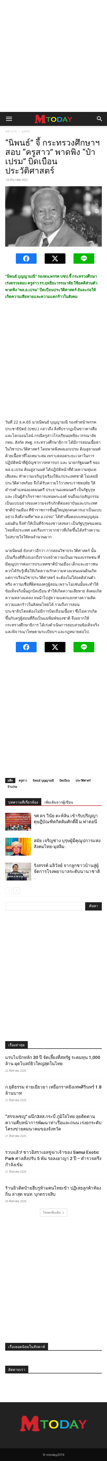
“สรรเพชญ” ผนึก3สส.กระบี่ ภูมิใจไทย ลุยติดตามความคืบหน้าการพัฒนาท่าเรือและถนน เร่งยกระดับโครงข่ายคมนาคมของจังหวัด (53, 1122)
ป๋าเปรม (12, 787)
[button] (9, 119)
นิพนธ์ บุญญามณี (43, 780)
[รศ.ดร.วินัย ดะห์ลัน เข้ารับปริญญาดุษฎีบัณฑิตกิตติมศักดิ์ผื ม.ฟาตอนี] (18, 822)
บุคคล (26, 131)
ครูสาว (23, 780)
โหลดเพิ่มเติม (52, 1212)
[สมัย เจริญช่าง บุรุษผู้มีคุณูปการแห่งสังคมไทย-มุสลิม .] (18, 847)
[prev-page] (8, 890)
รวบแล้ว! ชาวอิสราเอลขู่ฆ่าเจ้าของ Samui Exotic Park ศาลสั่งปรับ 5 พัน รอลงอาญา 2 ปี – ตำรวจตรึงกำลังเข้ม (53, 1158)
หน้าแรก (11, 131)
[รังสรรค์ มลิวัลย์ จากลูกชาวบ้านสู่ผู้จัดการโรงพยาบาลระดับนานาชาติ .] (18, 871)
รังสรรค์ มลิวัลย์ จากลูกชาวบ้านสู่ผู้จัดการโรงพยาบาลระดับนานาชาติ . (67, 871)
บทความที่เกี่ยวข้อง (23, 802)
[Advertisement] (53, 56)
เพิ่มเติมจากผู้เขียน (58, 802)
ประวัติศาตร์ (83, 780)
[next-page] (17, 890)
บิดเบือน (64, 780)
